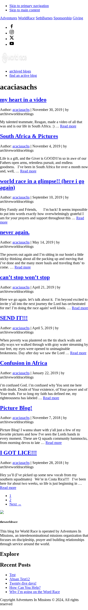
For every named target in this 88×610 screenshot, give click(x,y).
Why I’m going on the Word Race (34, 592)
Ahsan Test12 (19, 579)
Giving (78, 18)
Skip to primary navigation (29, 6)
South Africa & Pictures (29, 136)
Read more (28, 171)
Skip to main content (24, 10)
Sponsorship (63, 18)
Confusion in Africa (23, 363)
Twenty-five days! (22, 583)
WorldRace (26, 18)
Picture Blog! (16, 408)
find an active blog (23, 75)
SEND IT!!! (14, 318)
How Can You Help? (25, 588)
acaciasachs (21, 110)
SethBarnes (44, 18)
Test (12, 575)
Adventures (8, 18)
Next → (15, 504)
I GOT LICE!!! (18, 453)
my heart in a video (23, 100)
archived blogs (20, 71)
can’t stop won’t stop (25, 277)
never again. (15, 232)
